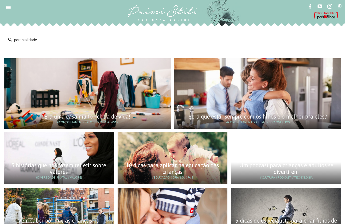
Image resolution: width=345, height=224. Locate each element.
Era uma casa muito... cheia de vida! (87, 116)
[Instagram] (330, 7)
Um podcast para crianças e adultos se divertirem (286, 168)
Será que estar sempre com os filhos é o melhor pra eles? (258, 116)
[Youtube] (320, 7)
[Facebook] (310, 7)
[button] (8, 7)
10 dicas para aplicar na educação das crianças (172, 168)
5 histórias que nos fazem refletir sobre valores (59, 168)
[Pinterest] (339, 7)
